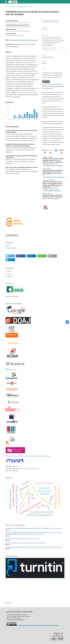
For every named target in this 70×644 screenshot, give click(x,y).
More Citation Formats (49, 49)
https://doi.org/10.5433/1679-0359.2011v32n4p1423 (23, 40)
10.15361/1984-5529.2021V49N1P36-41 (54, 177)
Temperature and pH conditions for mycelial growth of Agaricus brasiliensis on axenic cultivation (33, 528)
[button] (10, 255)
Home (7, 6)
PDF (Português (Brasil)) (51, 21)
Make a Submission (12, 235)
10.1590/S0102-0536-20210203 (51, 190)
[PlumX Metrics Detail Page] (45, 208)
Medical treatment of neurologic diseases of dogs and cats (22, 538)
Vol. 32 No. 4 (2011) (22, 6)
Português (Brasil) (11, 248)
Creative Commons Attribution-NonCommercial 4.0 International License (53, 86)
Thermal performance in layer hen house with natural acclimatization (26, 543)
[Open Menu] (5, 1)
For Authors (9, 274)
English (8, 245)
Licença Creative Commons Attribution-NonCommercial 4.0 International (38, 625)
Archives (13, 6)
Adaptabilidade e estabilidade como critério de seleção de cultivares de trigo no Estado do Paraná (34, 547)
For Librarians (9, 276)
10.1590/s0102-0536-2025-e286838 (52, 165)
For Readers (9, 271)
